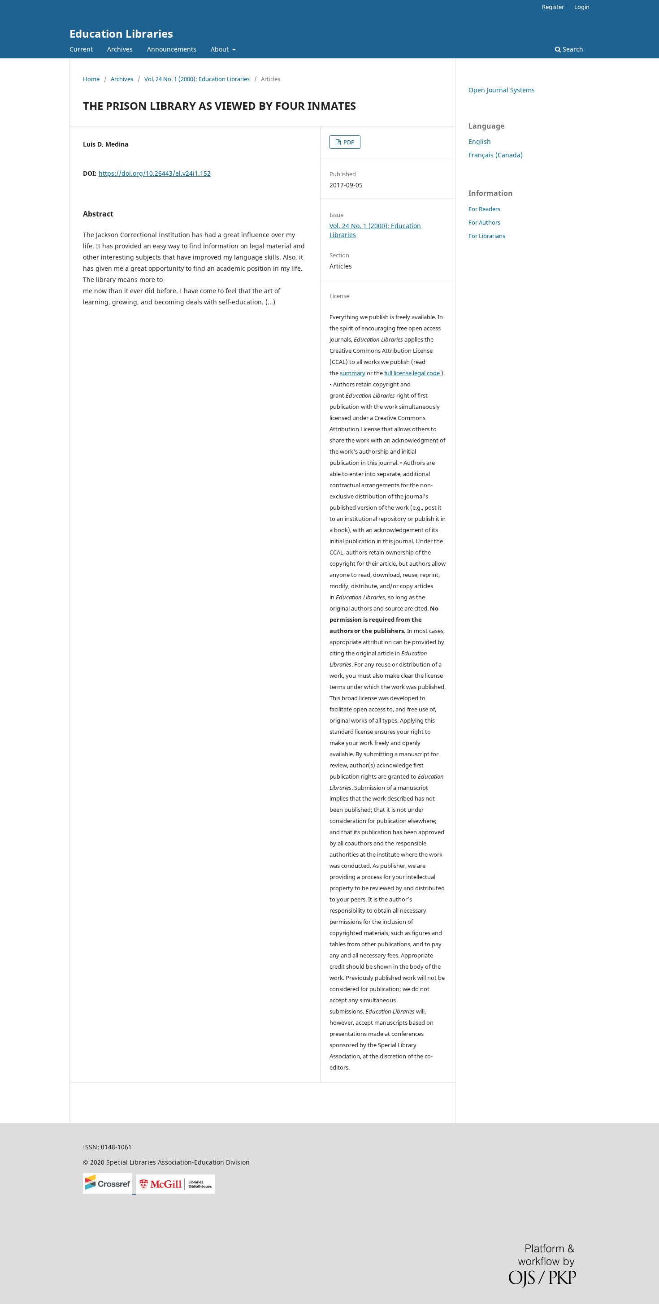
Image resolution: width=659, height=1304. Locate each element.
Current (81, 49)
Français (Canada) (495, 155)
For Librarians (486, 236)
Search (572, 49)
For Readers (484, 209)
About (220, 49)
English (479, 141)
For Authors (484, 222)
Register (553, 7)
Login (582, 7)
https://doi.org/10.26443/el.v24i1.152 (155, 173)
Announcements (171, 49)
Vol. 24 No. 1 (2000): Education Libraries (197, 79)
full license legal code (412, 373)
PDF (348, 142)
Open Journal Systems (501, 90)
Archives (120, 49)
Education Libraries (121, 33)
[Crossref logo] (109, 1191)
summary (352, 373)
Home (91, 79)
